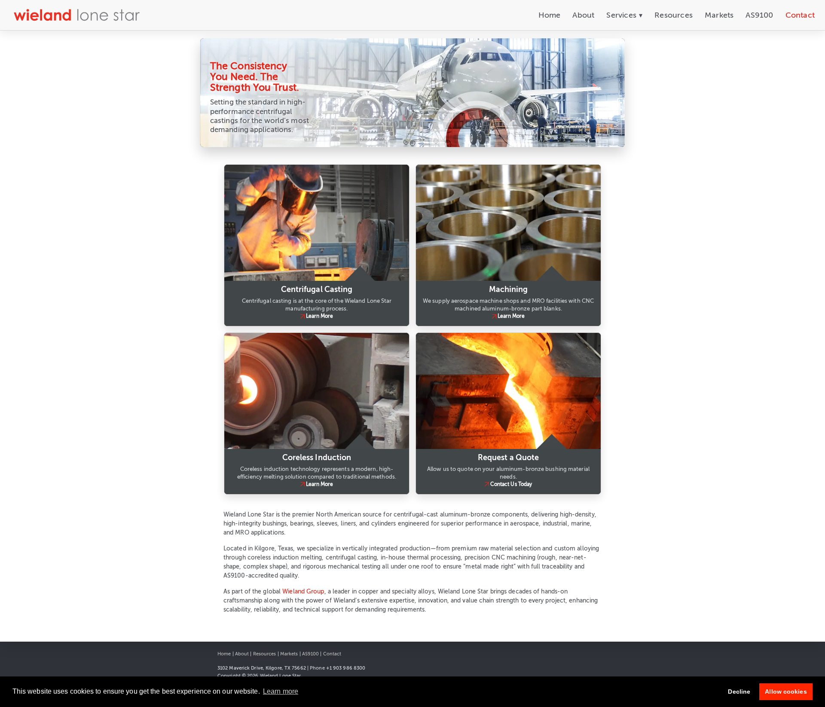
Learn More (319, 316)
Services (624, 15)
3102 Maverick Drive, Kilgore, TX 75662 (261, 668)
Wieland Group (303, 591)
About (583, 15)
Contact (800, 15)
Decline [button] (739, 691)
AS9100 (759, 15)
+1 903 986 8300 (346, 668)
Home (549, 15)
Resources (673, 15)
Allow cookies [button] (786, 691)
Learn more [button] (280, 691)
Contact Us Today (511, 484)
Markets (719, 15)
